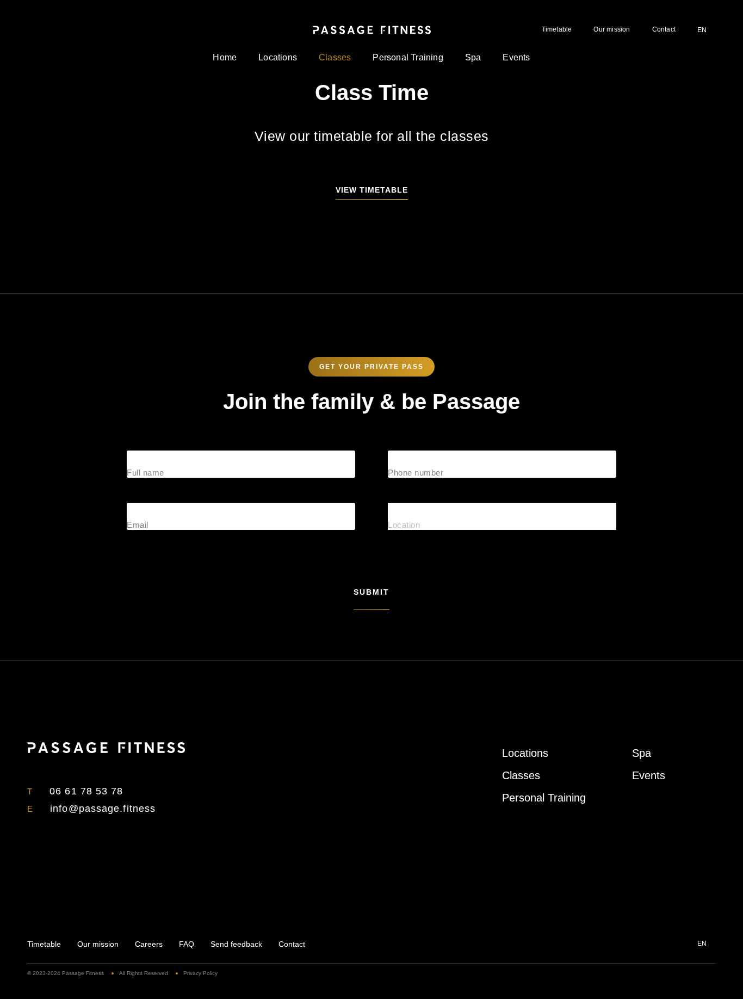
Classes (335, 57)
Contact (664, 29)
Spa (473, 57)
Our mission (611, 29)
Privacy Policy (200, 973)
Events (516, 57)
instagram (49, 29)
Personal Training (408, 57)
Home (225, 57)
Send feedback (236, 944)
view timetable (372, 190)
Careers (149, 944)
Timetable (557, 29)
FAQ (186, 944)
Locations (277, 57)
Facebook (31, 29)
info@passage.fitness (103, 808)
